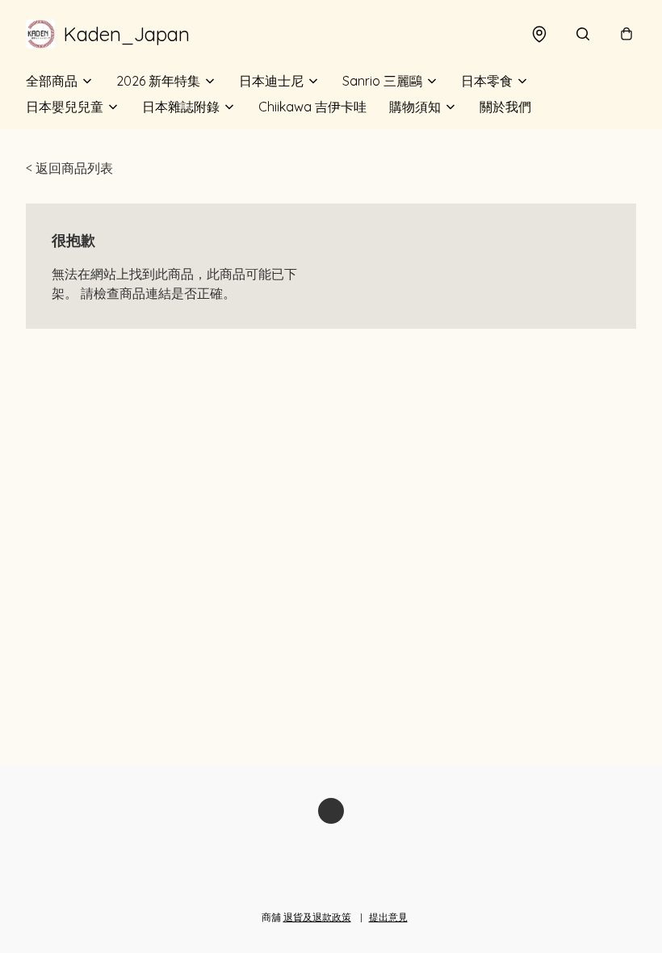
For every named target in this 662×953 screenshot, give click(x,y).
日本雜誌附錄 (181, 107)
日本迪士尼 (271, 81)
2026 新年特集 (158, 81)
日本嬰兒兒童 (64, 107)
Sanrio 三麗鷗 (382, 81)
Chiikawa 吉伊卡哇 (312, 107)
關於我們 (505, 107)
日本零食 (487, 81)
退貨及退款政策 (317, 917)
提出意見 (388, 917)
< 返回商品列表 (69, 168)
